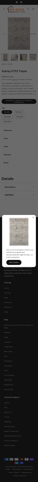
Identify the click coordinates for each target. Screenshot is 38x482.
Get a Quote (14, 262)
